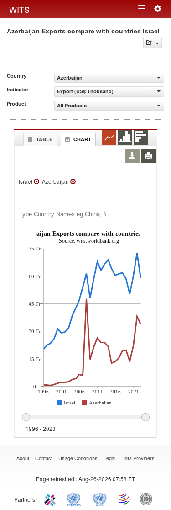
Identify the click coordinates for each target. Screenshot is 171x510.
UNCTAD (76, 498)
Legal (109, 458)
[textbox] (62, 214)
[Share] (152, 42)
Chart (82, 139)
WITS (19, 9)
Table (44, 139)
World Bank (148, 498)
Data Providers (138, 458)
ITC (51, 498)
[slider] (85, 418)
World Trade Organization (124, 498)
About (22, 458)
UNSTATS (100, 498)
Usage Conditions (78, 458)
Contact (43, 458)
